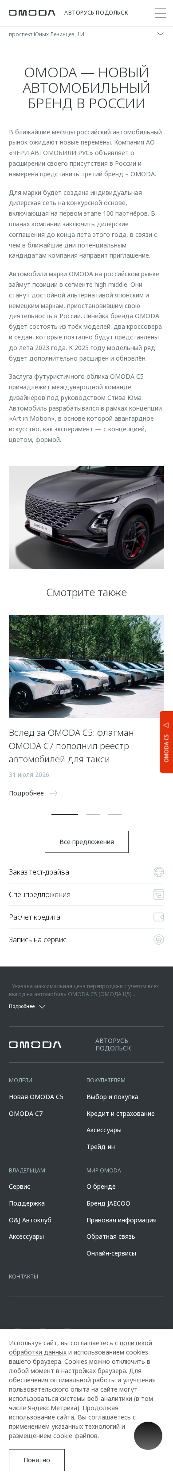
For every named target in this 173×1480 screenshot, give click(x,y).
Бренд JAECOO (108, 1203)
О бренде (101, 1186)
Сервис (19, 1186)
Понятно (37, 1460)
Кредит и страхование (120, 1113)
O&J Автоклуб (30, 1220)
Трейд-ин (100, 1146)
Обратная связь (110, 1236)
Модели (20, 1080)
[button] (64, 814)
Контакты (23, 1276)
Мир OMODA (103, 1170)
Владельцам (27, 1170)
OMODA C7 (26, 1113)
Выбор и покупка (112, 1096)
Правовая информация (121, 1220)
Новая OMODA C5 (36, 1096)
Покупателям (106, 1080)
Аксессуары (104, 1130)
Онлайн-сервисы (111, 1253)
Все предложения (86, 841)
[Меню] (160, 13)
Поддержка (27, 1203)
